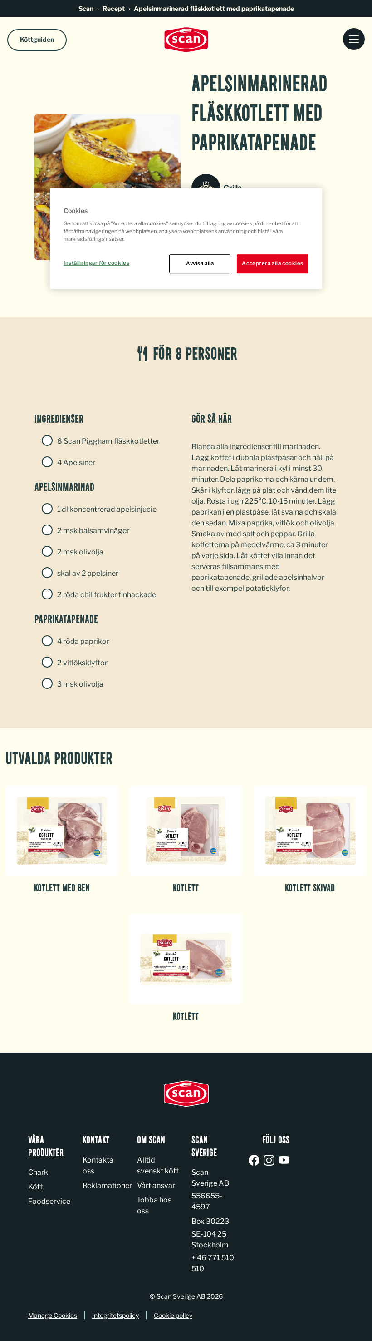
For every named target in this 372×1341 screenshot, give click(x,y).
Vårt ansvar (156, 1185)
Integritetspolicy (115, 1315)
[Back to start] (186, 39)
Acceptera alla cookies (272, 263)
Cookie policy (173, 1315)
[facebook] (255, 1161)
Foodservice (49, 1201)
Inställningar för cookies (96, 263)
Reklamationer (107, 1185)
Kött (35, 1187)
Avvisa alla (200, 263)
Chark (38, 1172)
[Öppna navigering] (354, 39)
